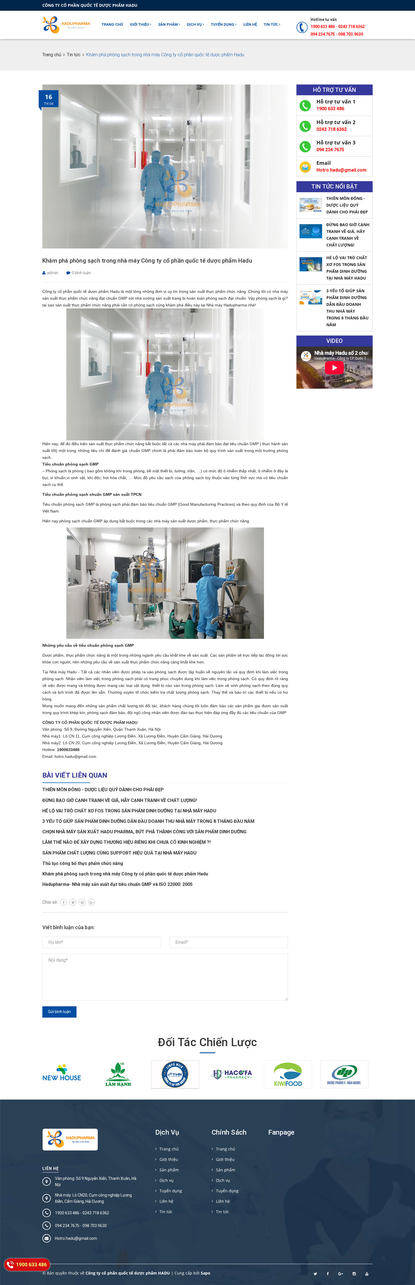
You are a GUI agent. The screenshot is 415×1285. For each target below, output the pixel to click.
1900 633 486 (323, 26)
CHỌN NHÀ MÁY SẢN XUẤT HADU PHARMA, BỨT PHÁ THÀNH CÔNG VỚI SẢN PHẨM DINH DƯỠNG (144, 831)
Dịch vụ (195, 24)
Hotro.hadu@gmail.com (341, 170)
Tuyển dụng (223, 24)
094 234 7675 (330, 149)
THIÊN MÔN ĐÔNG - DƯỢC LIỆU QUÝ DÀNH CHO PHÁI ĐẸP (103, 789)
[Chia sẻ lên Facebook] (63, 902)
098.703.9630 (350, 34)
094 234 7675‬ (323, 34)
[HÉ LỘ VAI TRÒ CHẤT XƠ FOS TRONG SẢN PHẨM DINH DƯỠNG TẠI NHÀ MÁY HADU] (311, 264)
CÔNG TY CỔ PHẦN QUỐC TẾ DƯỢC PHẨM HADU (89, 722)
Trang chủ (112, 24)
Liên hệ (250, 24)
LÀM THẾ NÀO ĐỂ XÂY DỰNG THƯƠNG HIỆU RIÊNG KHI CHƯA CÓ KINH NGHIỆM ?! (126, 842)
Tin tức (271, 24)
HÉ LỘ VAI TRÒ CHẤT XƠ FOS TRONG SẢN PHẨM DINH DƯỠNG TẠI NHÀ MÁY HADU (129, 811)
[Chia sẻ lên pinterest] (82, 902)
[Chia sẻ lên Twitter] (72, 902)
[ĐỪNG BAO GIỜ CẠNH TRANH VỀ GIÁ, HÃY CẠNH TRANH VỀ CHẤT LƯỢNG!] (311, 231)
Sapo (205, 1273)
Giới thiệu (140, 24)
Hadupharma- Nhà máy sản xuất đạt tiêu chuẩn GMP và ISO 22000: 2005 (117, 884)
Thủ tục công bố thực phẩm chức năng (82, 863)
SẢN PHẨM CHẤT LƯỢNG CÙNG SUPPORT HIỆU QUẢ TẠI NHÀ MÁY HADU (119, 853)
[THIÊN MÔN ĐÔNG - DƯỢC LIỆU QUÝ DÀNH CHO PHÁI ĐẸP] (311, 205)
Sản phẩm (168, 24)
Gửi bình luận (59, 1011)
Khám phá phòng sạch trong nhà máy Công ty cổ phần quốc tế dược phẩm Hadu (147, 260)
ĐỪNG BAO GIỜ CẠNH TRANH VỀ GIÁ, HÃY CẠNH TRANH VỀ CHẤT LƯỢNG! (119, 800)
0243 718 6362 (351, 26)
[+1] (91, 902)
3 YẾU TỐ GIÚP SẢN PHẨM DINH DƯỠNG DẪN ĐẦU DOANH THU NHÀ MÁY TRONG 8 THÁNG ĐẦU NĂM (148, 821)
